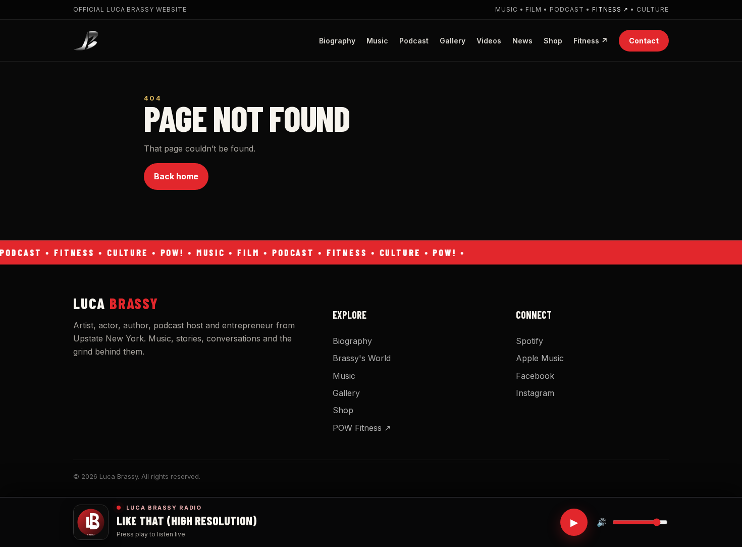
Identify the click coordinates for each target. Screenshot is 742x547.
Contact (644, 40)
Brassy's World (362, 358)
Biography (337, 40)
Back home (176, 176)
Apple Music (540, 358)
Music (377, 40)
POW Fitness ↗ (362, 428)
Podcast (414, 40)
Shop (553, 40)
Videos (488, 40)
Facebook (535, 376)
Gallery (452, 40)
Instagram (535, 393)
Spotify (529, 341)
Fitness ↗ (610, 9)
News (522, 40)
